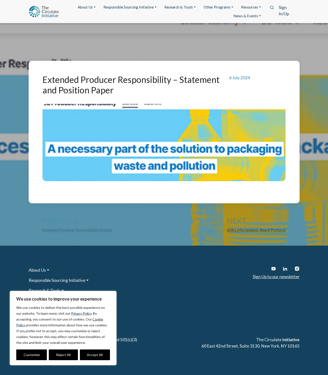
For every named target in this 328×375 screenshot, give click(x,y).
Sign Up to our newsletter (276, 276)
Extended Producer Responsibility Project (77, 229)
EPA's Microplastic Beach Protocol (256, 229)
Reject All (63, 355)
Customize (32, 355)
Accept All (95, 355)
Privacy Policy (81, 313)
